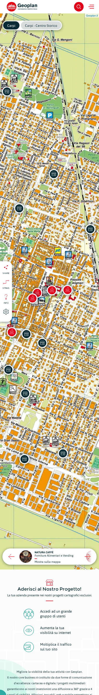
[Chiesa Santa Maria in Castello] (52, 290)
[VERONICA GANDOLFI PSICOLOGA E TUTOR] (24, 459)
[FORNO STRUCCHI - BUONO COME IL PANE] (54, 174)
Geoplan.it (92, 15)
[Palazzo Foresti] (12, 332)
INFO (6, 303)
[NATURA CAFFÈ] (8, 370)
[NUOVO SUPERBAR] (63, 453)
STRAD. (6, 288)
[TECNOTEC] (90, 229)
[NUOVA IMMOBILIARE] (25, 393)
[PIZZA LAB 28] (26, 334)
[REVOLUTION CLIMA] (19, 208)
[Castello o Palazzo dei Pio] (67, 290)
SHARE (6, 273)
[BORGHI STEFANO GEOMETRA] (42, 343)
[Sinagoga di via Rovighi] (32, 298)
